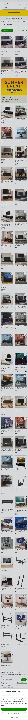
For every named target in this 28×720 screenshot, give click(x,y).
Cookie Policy (18, 703)
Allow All (14, 709)
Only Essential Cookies (14, 714)
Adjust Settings (14, 717)
